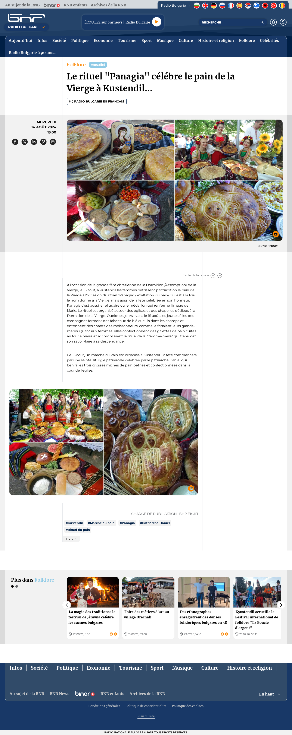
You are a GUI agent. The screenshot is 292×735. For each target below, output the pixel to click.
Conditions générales (104, 706)
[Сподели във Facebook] (15, 141)
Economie (98, 668)
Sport (157, 668)
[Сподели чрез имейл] (52, 141)
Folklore (76, 64)
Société (39, 668)
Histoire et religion (249, 668)
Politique (67, 668)
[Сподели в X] (24, 141)
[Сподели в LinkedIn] (34, 141)
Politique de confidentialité (146, 706)
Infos (16, 668)
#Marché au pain (101, 523)
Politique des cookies (188, 706)
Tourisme (130, 668)
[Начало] (26, 18)
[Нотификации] (273, 22)
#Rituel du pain (78, 530)
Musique (182, 668)
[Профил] (283, 22)
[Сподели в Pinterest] (43, 141)
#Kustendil (74, 523)
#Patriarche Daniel (155, 523)
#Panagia (127, 523)
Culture (209, 668)
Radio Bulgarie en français (99, 101)
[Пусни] (156, 21)
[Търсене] (262, 22)
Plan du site (146, 716)
